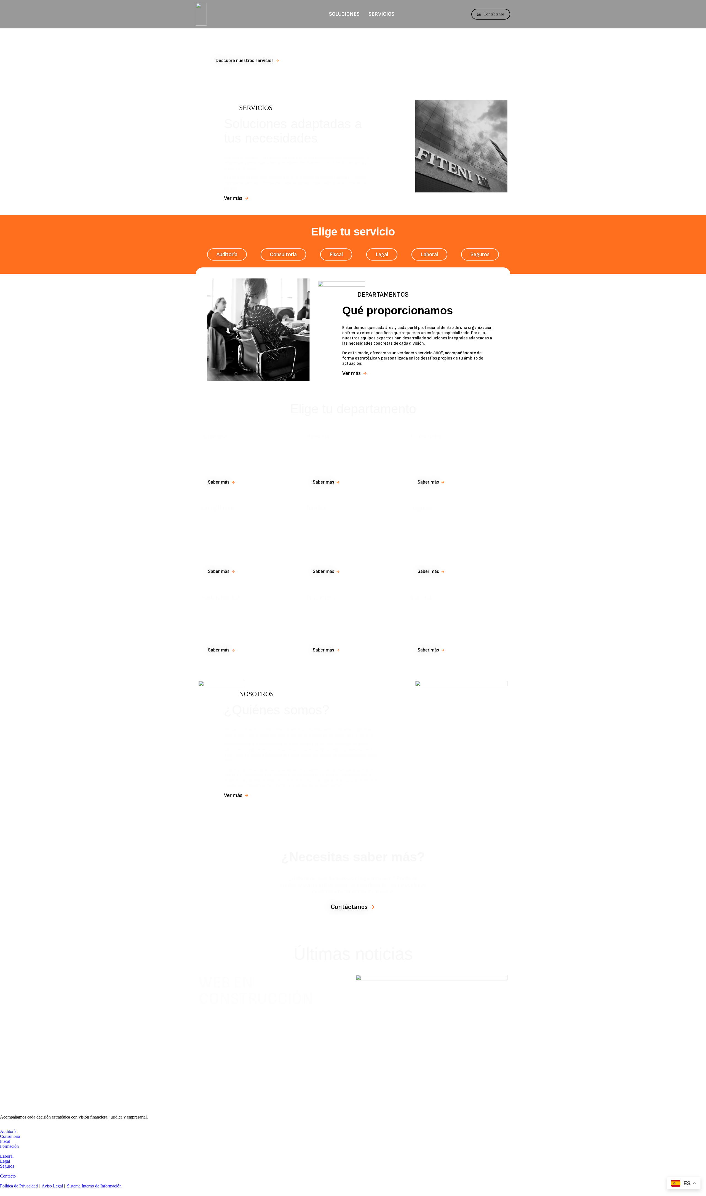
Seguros (421, 507)
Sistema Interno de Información (94, 1186)
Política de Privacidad (19, 1186)
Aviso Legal (52, 1186)
